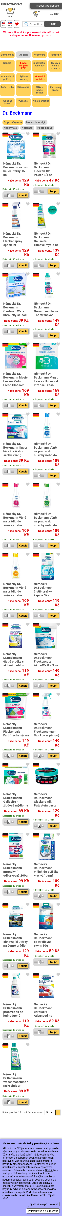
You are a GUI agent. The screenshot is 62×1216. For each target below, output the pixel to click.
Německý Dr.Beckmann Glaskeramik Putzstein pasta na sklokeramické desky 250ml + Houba (46, 805)
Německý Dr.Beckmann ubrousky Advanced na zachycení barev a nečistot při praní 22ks (46, 1016)
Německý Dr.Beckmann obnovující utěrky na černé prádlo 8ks (15, 941)
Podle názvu (45, 127)
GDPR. (49, 1170)
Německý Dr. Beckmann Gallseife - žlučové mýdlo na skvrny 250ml (46, 241)
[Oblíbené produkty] (17, 24)
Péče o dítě (23, 87)
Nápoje (7, 63)
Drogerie (23, 54)
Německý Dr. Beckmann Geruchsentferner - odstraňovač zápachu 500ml (47, 311)
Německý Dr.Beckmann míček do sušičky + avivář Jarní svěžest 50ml (46, 871)
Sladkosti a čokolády (39, 64)
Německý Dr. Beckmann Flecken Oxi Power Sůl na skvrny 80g (43, 171)
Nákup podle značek (39, 90)
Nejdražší (27, 127)
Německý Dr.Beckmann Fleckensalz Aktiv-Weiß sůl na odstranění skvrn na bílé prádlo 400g (46, 665)
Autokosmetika (41, 101)
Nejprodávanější (36, 122)
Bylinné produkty (23, 77)
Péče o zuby (7, 87)
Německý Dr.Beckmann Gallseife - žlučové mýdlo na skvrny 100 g (15, 801)
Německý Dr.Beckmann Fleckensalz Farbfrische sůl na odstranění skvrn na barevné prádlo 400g (16, 735)
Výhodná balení (7, 102)
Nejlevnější (10, 127)
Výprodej (23, 101)
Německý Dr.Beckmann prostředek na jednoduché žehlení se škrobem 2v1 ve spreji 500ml (14, 1016)
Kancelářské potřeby (7, 77)
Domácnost (7, 54)
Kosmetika (39, 54)
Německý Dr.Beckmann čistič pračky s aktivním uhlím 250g (13, 661)
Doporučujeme (13, 122)
